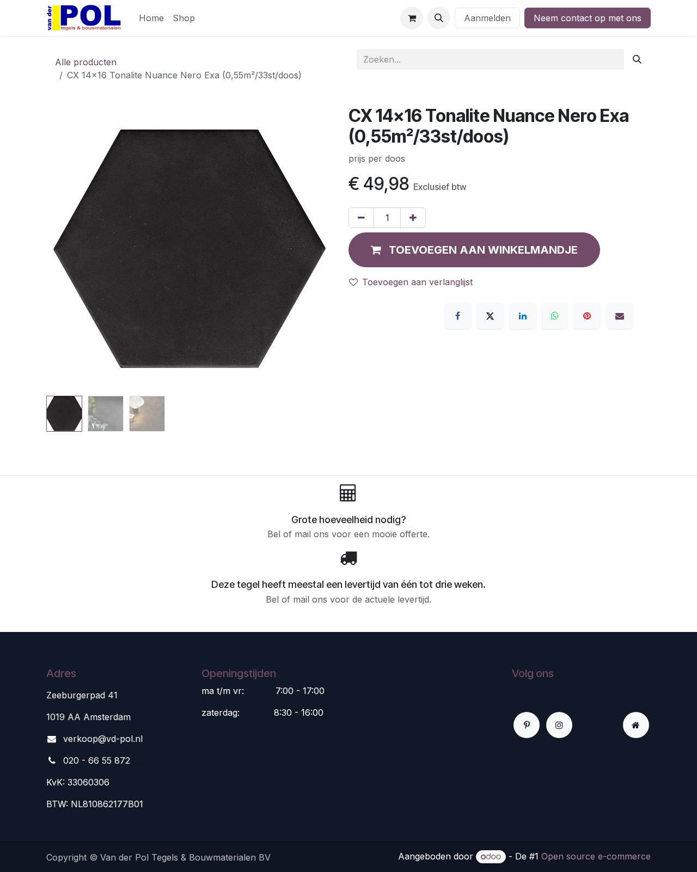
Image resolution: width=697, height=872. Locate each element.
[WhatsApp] (555, 316)
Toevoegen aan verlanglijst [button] (417, 282)
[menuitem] (151, 18)
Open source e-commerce (596, 856)
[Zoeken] (637, 59)
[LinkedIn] (523, 316)
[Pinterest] (587, 316)
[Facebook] (458, 316)
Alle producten (86, 62)
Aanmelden (487, 18)
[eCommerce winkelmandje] (411, 18)
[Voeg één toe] (413, 217)
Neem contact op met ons (587, 18)
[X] (490, 316)
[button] (438, 18)
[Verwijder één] (361, 217)
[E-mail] (620, 316)
